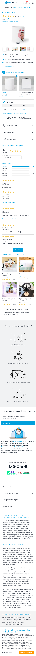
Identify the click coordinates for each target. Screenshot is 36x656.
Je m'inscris (6, 423)
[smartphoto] (11, 2)
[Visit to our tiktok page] (26, 466)
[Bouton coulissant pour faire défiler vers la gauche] (4, 49)
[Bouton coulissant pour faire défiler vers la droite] (31, 49)
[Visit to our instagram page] (22, 466)
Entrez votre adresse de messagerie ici (14, 416)
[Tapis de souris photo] (9, 289)
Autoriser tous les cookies (26, 652)
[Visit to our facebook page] (10, 466)
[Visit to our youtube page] (18, 466)
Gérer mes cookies (7, 652)
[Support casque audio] (26, 289)
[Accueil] (2, 7)
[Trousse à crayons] (9, 264)
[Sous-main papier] (26, 264)
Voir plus (17, 250)
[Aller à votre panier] (33, 2)
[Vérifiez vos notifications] (29, 2)
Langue (6, 155)
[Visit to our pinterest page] (14, 466)
